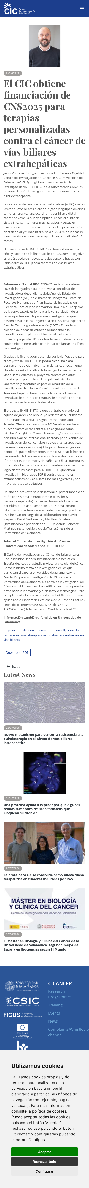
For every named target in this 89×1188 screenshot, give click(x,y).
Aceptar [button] (44, 1152)
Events (54, 1013)
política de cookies (49, 1111)
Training (55, 1005)
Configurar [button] (45, 1171)
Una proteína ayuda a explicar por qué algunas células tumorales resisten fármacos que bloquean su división (42, 809)
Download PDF (17, 652)
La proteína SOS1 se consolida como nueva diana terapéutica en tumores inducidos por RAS (44, 877)
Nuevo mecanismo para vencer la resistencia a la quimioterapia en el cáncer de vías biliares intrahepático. (43, 738)
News (53, 1021)
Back (16, 666)
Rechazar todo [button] (44, 1161)
